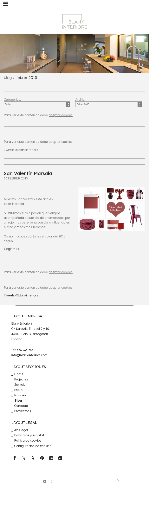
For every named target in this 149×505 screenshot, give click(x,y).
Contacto (21, 406)
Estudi (18, 390)
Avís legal (21, 430)
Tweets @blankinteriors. (21, 150)
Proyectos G (23, 411)
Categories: (12, 99)
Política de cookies (27, 440)
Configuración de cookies (32, 446)
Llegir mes (11, 249)
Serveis (19, 384)
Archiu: (80, 99)
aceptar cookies (61, 115)
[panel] (44, 481)
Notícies (20, 395)
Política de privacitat (29, 435)
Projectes (21, 379)
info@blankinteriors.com (29, 355)
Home (18, 374)
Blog (8, 77)
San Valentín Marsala (28, 173)
